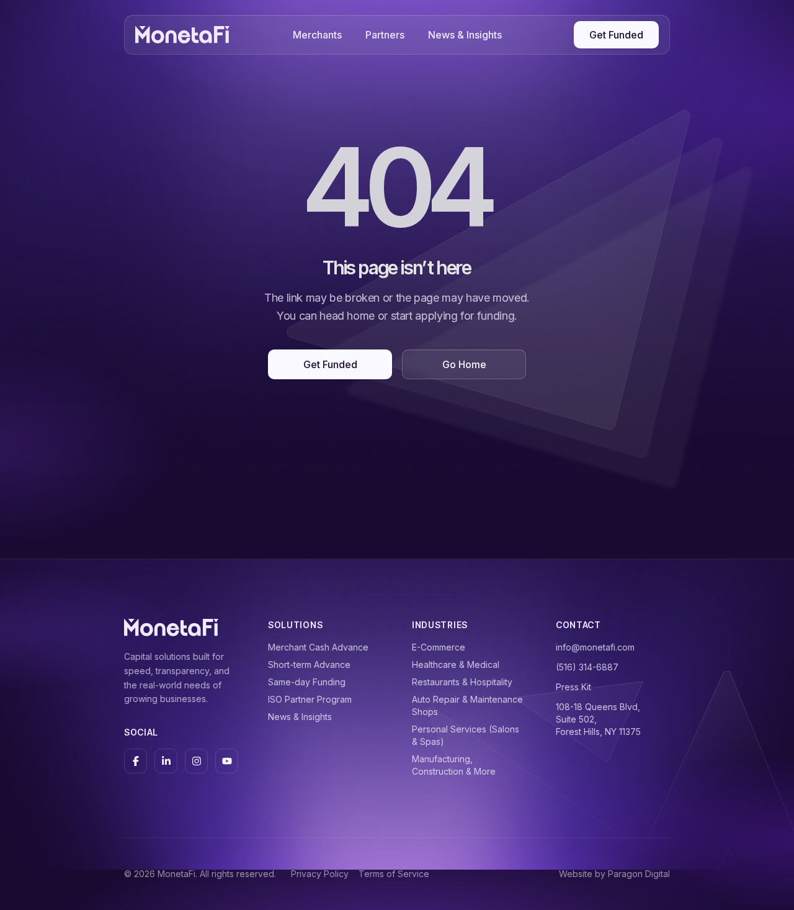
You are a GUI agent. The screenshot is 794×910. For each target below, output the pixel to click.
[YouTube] (226, 761)
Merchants (317, 35)
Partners (384, 35)
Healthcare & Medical (455, 664)
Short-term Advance (309, 664)
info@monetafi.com (595, 647)
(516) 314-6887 (587, 667)
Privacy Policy (320, 873)
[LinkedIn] (165, 761)
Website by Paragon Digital (614, 873)
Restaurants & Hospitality (462, 682)
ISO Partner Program (310, 699)
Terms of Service (394, 873)
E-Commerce (438, 647)
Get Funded (616, 35)
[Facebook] (135, 761)
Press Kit (573, 687)
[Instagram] (196, 761)
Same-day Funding (307, 682)
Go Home (464, 364)
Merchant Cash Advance (318, 647)
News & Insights (465, 35)
